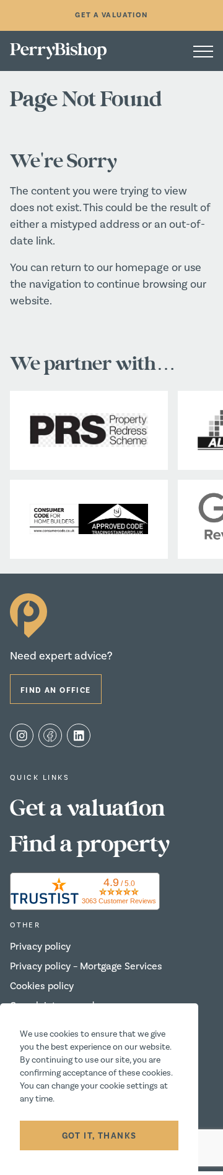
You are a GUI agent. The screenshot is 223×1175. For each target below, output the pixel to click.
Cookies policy (42, 986)
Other (25, 925)
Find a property (90, 844)
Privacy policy (40, 946)
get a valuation (111, 15)
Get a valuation (87, 808)
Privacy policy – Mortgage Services (86, 966)
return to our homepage (111, 268)
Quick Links (39, 777)
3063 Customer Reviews (119, 901)
